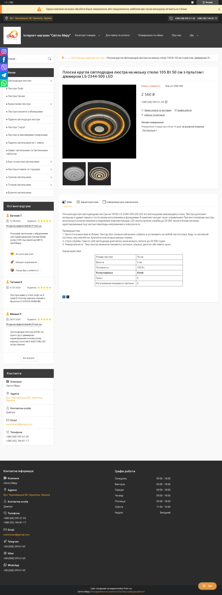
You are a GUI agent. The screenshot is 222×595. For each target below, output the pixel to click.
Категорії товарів (85, 35)
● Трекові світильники (18, 177)
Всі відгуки (28, 358)
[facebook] (63, 297)
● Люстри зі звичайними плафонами (27, 134)
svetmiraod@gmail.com (19, 424)
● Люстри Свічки (15, 96)
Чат (210, 586)
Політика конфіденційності (131, 591)
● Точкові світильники (18, 184)
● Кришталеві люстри (18, 104)
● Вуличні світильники (18, 192)
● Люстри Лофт (14, 88)
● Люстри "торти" (15, 127)
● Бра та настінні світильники (22, 161)
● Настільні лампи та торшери (23, 169)
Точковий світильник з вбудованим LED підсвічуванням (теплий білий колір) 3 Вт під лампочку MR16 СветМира (29, 238)
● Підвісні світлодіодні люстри (23, 119)
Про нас (176, 35)
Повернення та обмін (150, 35)
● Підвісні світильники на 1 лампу (25, 142)
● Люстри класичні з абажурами (24, 111)
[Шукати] (49, 59)
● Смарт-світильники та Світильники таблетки (27, 152)
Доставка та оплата (118, 35)
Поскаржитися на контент (104, 591)
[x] (67, 297)
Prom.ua (128, 588)
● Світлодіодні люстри (18, 80)
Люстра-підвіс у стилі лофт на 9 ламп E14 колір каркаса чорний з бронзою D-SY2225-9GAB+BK (27, 298)
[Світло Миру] (12, 35)
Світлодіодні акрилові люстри (87, 57)
